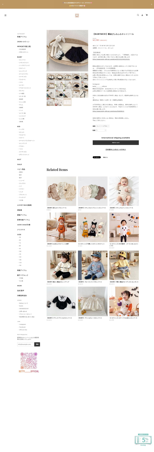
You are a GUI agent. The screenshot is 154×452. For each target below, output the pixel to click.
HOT (19, 159)
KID (18, 126)
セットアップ (23, 71)
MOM (19, 286)
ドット (21, 110)
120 (20, 257)
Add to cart (116, 142)
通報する (105, 157)
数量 (94, 130)
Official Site (23, 330)
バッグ (21, 192)
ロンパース (22, 60)
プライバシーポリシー (25, 314)
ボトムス (21, 132)
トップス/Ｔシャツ (24, 65)
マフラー (21, 189)
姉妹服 (19, 210)
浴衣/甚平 (20, 291)
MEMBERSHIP (24, 308)
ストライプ (22, 116)
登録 (37, 344)
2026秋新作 (22, 49)
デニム (21, 104)
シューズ (21, 180)
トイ (20, 186)
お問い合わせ (23, 311)
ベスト (21, 82)
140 (20, 262)
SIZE (19, 234)
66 (20, 240)
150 (20, 265)
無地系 (21, 99)
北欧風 (21, 121)
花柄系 (21, 107)
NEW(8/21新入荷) (24, 46)
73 (20, 243)
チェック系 (22, 102)
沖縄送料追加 (22, 295)
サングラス (22, 183)
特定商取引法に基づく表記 (26, 317)
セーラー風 (22, 113)
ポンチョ (21, 90)
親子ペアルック (22, 275)
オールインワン (23, 74)
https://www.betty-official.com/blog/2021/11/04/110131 (111, 59)
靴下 (20, 177)
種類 (94, 126)
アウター (21, 146)
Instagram (22, 324)
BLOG (21, 306)
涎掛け (21, 172)
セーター (21, 85)
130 (20, 260)
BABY (19, 57)
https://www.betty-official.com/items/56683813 (108, 111)
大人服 (21, 281)
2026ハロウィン (23, 42)
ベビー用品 (21, 169)
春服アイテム (22, 270)
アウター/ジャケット (25, 88)
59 (20, 237)
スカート (21, 137)
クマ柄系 (21, 93)
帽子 (20, 175)
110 (20, 254)
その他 (21, 200)
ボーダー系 (22, 96)
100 (20, 251)
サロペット (22, 68)
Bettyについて (23, 303)
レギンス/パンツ (24, 62)
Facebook (22, 327)
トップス (21, 129)
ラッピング (22, 197)
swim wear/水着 (23, 225)
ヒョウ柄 (21, 118)
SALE (19, 164)
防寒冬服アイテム (23, 220)
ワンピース (22, 79)
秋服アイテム (22, 37)
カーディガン (23, 76)
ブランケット (23, 194)
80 (20, 245)
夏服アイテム (22, 215)
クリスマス (21, 230)
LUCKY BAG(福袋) (24, 205)
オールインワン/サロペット (27, 140)
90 (20, 248)
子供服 (21, 278)
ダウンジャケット (24, 154)
